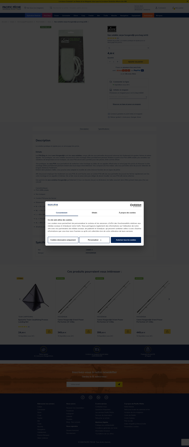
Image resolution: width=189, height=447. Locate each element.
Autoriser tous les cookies (126, 240)
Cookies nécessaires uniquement (63, 240)
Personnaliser (93, 240)
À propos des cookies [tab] (127, 213)
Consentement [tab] (61, 213)
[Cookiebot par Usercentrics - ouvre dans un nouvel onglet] (131, 205)
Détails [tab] (94, 213)
